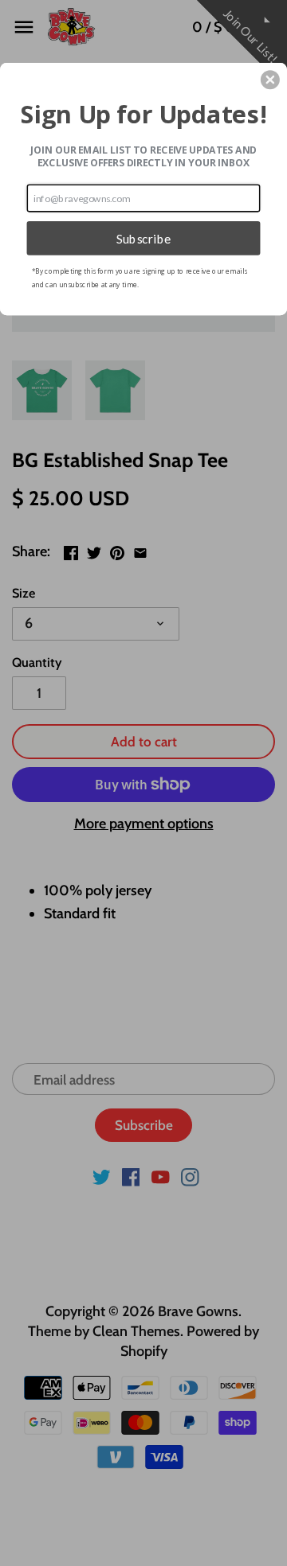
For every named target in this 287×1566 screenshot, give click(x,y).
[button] (270, 79)
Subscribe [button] (143, 238)
